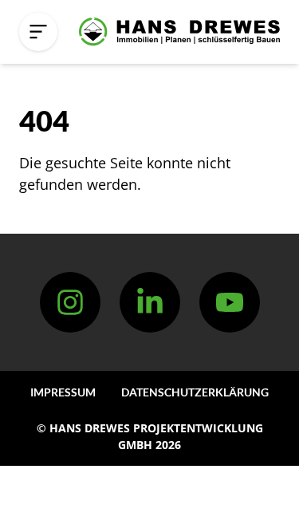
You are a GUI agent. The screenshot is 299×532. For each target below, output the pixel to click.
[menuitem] (63, 392)
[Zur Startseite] (179, 32)
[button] (38, 32)
